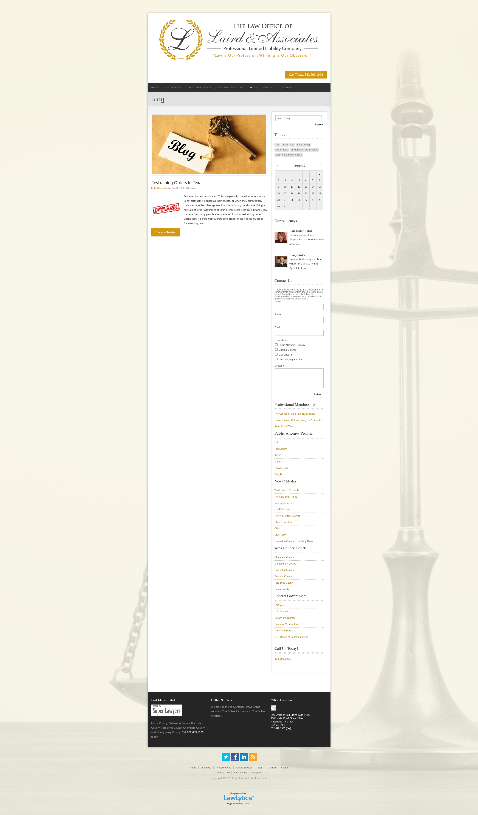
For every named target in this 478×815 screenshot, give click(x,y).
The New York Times (285, 496)
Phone (278, 314)
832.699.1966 (282, 658)
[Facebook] (235, 757)
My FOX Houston (283, 509)
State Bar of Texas (284, 426)
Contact (269, 87)
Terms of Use (223, 772)
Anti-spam (256, 772)
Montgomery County (285, 563)
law (292, 144)
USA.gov (279, 605)
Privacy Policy (240, 772)
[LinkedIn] (244, 757)
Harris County (281, 589)
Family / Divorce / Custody (291, 345)
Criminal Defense (287, 350)
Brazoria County (283, 576)
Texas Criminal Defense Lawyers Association (298, 420)
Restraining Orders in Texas (177, 182)
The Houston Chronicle (286, 490)
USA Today (280, 534)
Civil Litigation (285, 354)
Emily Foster (297, 255)
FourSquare (280, 449)
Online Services (230, 87)
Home (155, 87)
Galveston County (284, 570)
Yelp (276, 442)
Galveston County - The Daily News (293, 541)
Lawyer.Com (281, 468)
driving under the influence (304, 149)
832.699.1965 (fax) (281, 728)
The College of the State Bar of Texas (294, 413)
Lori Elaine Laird (161, 188)
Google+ (279, 474)
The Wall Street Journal (287, 515)
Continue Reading (165, 232)
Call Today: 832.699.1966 (306, 74)
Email (277, 327)
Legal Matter (280, 340)
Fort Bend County (284, 582)
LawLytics (239, 798)
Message (279, 366)
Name (278, 301)
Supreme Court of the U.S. (288, 624)
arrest (285, 144)
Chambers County (284, 557)
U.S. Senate (281, 611)
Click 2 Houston (283, 522)
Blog (253, 87)
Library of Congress (285, 617)
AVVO (277, 455)
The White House (283, 630)
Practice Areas (200, 87)
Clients (288, 87)
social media (281, 149)
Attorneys (174, 87)
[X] (226, 757)
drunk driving (303, 144)
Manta (277, 461)
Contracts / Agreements (290, 359)
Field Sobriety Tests (292, 154)
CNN (277, 528)
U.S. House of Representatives (291, 637)
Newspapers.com (283, 503)
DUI (277, 144)
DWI (277, 154)
